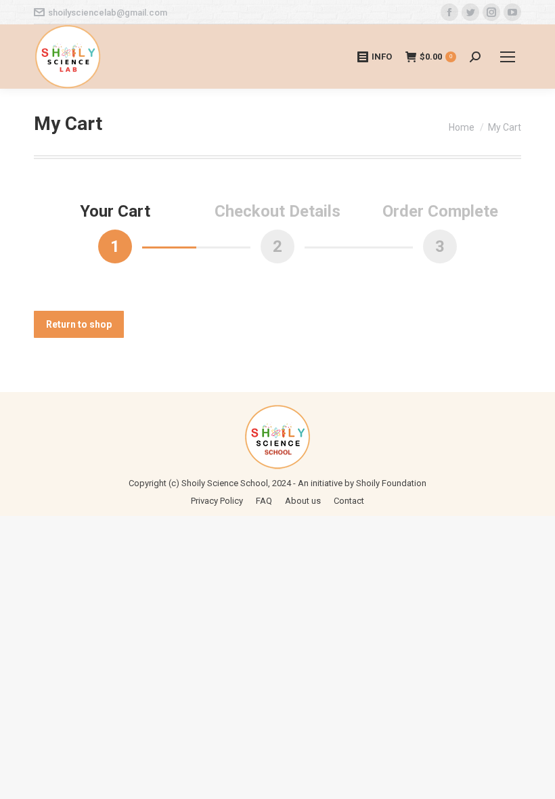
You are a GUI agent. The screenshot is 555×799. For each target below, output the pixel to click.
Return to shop (79, 324)
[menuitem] (217, 500)
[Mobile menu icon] (507, 56)
